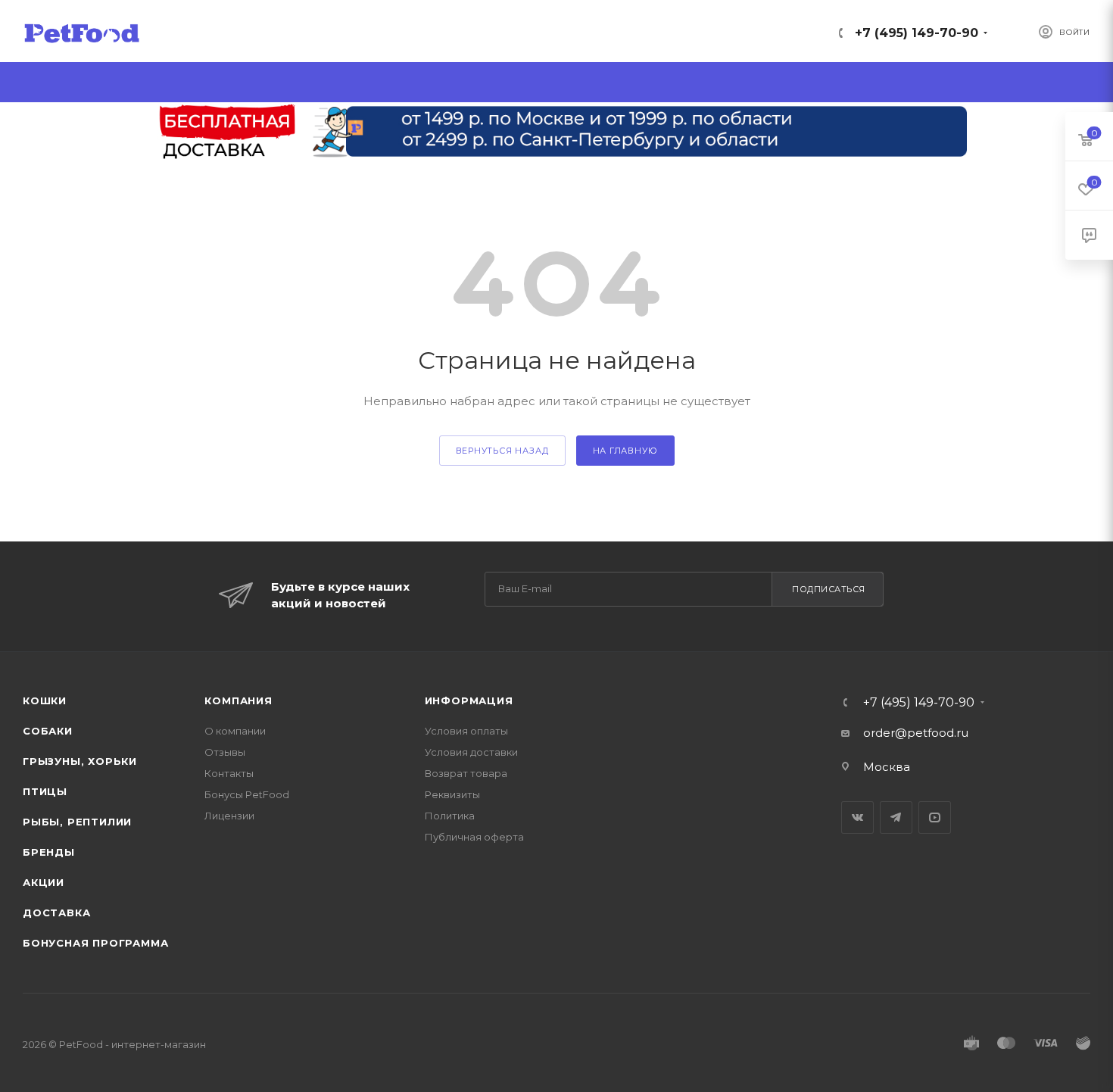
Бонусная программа (95, 943)
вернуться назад (502, 450)
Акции (43, 882)
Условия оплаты (466, 731)
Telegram (896, 817)
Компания (238, 700)
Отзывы (224, 752)
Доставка (56, 912)
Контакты (229, 773)
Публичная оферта (474, 837)
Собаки (48, 731)
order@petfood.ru (915, 732)
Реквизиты (452, 794)
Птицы (45, 791)
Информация (469, 700)
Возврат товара (466, 773)
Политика (450, 816)
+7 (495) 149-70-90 (916, 33)
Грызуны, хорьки (80, 761)
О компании (235, 731)
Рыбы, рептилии (77, 822)
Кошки (45, 700)
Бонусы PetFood (246, 794)
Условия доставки (471, 752)
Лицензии (229, 816)
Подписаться (828, 589)
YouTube (934, 817)
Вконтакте (857, 817)
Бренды (49, 852)
